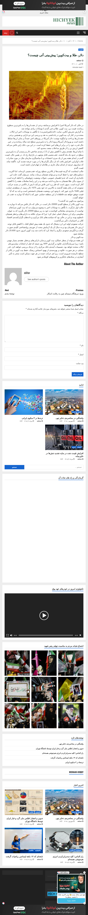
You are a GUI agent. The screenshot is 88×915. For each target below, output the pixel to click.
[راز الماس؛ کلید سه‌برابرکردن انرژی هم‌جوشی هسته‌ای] (64, 840)
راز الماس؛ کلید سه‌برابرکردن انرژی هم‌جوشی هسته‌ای (62, 753)
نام (81, 345)
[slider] (46, 635)
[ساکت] (11, 635)
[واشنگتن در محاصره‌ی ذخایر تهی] (64, 402)
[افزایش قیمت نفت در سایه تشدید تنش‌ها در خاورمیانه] (64, 437)
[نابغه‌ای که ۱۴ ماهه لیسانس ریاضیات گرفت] (24, 840)
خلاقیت (31, 812)
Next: (9, 292)
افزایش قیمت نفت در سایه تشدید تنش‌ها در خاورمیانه (64, 454)
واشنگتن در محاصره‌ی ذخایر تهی (69, 417)
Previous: (65, 292)
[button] (84, 33)
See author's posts (36, 279)
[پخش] (80, 635)
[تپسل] (3, 12)
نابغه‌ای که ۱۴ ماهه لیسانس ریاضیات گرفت (67, 757)
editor (79, 61)
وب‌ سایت (79, 363)
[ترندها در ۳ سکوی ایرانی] (24, 402)
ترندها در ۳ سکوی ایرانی (32, 417)
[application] (44, 615)
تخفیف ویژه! (71, 900)
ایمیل (80, 354)
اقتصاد (81, 50)
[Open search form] (17, 33)
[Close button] (84, 872)
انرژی (73, 412)
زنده (5, 32)
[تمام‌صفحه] (7, 635)
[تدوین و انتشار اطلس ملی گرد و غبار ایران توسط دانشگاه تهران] (24, 802)
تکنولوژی (37, 812)
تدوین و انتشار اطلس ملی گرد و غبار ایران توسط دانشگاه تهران (59, 748)
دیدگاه (80, 313)
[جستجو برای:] (53, 467)
